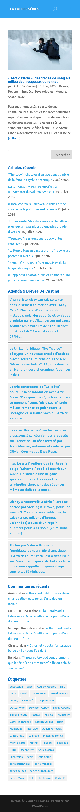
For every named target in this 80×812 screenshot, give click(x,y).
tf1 (31, 778)
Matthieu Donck (53, 735)
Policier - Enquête (20, 91)
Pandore (47, 743)
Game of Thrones (20, 722)
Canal (23, 693)
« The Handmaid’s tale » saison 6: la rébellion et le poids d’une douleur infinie (38, 598)
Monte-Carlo (18, 743)
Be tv (13, 693)
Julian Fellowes (52, 728)
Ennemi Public (18, 714)
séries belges (18, 771)
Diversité (27, 700)
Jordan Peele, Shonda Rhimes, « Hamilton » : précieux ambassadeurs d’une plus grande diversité (39, 226)
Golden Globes (44, 722)
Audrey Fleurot (46, 686)
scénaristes (27, 750)
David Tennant (59, 693)
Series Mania (46, 750)
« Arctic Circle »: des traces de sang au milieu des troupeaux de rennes (39, 80)
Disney (14, 700)
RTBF (13, 750)
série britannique (20, 764)
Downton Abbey (39, 707)
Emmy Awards (61, 707)
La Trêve (33, 735)
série (30, 757)
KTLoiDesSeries (24, 86)
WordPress (40, 806)
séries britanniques (41, 771)
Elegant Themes (37, 800)
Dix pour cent (46, 700)
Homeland (16, 728)
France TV (63, 714)
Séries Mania (17, 778)
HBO (60, 722)
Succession (16, 757)
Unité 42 (60, 778)
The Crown (44, 778)
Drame (63, 86)
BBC (62, 686)
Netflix (34, 743)
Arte (30, 686)
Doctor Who (17, 707)
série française (44, 764)
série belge (44, 757)
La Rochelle (17, 735)
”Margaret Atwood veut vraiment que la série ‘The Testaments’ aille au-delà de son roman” (39, 662)
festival (35, 714)
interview (32, 728)
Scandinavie (16, 97)
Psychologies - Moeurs (50, 91)
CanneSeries (39, 693)
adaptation (16, 686)
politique (62, 743)
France (49, 714)
